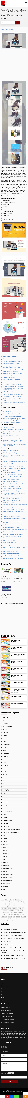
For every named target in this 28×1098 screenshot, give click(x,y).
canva (3, 904)
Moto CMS (5, 603)
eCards (4, 750)
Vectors (5, 856)
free (23, 908)
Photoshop (5, 808)
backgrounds (5, 901)
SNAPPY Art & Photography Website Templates (14, 468)
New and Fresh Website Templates (11, 363)
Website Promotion (7, 877)
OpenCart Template (7, 799)
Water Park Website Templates (10, 450)
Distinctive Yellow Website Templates (12, 396)
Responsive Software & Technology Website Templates (13, 456)
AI (3, 720)
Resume (5, 835)
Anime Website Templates (9, 542)
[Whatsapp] (16, 1096)
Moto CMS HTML (7, 796)
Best (10, 901)
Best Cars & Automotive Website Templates (13, 509)
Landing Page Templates (9, 790)
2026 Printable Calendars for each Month (12, 935)
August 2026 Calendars (6, 1010)
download (4, 908)
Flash (4, 759)
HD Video (5, 768)
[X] (21, 1096)
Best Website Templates (9, 359)
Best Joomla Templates (8, 427)
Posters (5, 817)
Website (5, 871)
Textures (5, 850)
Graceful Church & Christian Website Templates (14, 518)
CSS (4, 738)
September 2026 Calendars (7, 1013)
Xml (4, 889)
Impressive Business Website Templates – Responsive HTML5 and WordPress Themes (13, 441)
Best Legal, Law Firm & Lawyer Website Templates (15, 504)
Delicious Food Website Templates (11, 479)
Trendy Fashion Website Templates (11, 486)
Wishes (2, 992)
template (24, 914)
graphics (12, 910)
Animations (6, 723)
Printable (4, 914)
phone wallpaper (13, 912)
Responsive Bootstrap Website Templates (13, 394)
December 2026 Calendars (7, 1022)
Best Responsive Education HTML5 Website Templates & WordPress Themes (13, 497)
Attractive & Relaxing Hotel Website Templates (14, 507)
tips (14, 916)
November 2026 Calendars (7, 1019)
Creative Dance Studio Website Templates (13, 524)
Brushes (5, 729)
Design (4, 741)
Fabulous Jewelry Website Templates (12, 488)
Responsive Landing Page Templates (12, 829)
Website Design (5, 920)
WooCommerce (7, 883)
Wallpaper (23, 916)
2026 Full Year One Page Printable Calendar (13, 938)
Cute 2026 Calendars (8, 941)
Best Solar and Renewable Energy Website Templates (13, 521)
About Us (5, 1091)
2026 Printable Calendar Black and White (12, 947)
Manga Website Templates (9, 540)
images (3, 912)
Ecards (9, 908)
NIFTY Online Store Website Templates (12, 416)
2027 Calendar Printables (7, 1025)
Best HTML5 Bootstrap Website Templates (17, 578)
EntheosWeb (20, 1090)
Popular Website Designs (9, 377)
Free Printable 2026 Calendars (10, 929)
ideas (21, 910)
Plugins (5, 814)
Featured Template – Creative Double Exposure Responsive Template (13, 17)
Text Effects (6, 847)
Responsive (12, 603)
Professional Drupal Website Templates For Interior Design (13, 432)
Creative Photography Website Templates (13, 474)
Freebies (3, 989)
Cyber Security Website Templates (11, 453)
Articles (3, 997)
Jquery (4, 787)
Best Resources (7, 15)
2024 (3, 899)
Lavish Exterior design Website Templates (13, 558)
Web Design (14, 15)
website (17, 918)
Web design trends (7, 868)
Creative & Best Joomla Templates (5, 577)
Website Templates (7, 880)
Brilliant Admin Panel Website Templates (12, 438)
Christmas (17, 904)
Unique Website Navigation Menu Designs (13, 392)
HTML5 (17, 910)
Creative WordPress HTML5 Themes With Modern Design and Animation (14, 445)
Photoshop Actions (7, 811)
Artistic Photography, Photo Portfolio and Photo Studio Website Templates (14, 471)
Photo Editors (6, 802)
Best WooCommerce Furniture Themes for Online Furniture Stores (14, 410)
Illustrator (5, 774)
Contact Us (3, 1000)
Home (2, 983)
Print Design (6, 823)
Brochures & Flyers (7, 726)
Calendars (5, 732)
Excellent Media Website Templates (11, 555)
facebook (14, 908)
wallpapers (4, 918)
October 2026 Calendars (7, 1016)
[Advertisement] (14, 66)
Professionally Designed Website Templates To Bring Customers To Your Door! (14, 370)
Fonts (4, 762)
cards (7, 904)
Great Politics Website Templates (11, 514)
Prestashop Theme (7, 820)
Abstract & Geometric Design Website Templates (14, 405)
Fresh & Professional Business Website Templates (15, 461)
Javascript (5, 780)
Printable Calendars (5, 986)
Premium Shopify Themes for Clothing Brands (14, 413)
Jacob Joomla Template (7, 29)
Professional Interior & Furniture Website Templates (12, 537)
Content (5, 735)
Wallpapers (5, 862)
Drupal (4, 747)
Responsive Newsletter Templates (11, 832)
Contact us (8, 1042)
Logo (4, 793)
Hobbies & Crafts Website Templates (11, 516)
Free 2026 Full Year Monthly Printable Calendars (14, 932)
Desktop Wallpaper (19, 906)
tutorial (18, 916)
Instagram (5, 777)
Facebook (5, 756)
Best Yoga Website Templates (10, 531)
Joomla (5, 784)
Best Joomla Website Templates (10, 435)
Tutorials (18, 1091)
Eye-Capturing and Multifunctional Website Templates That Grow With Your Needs (13, 366)
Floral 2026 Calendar (8, 944)
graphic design (5, 910)
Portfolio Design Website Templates (11, 463)
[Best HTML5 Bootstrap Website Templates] (18, 570)
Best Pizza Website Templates (10, 481)
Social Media (6, 841)
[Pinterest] (7, 1096)
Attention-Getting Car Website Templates (13, 511)
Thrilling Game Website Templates (11, 553)
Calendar (15, 901)
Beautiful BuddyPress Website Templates (13, 429)
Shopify (5, 838)
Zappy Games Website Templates (11, 551)
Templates (5, 844)
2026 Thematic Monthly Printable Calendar (13, 955)
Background (18, 899)
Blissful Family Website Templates (11, 545)
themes (10, 916)
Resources (3, 994)
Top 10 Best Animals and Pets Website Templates (15, 529)
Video (4, 859)
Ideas (13, 1091)
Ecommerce (6, 753)
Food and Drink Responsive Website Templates (14, 477)
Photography (6, 805)
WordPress (5, 886)
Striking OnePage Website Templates (12, 384)
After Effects (6, 717)
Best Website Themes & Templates (11, 379)
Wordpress (12, 920)
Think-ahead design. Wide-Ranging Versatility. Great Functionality (14, 374)
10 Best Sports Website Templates (11, 527)
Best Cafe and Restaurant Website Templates (14, 484)
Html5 (4, 771)
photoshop (21, 912)
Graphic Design (6, 765)
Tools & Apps (6, 853)
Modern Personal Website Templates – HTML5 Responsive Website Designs (14, 548)
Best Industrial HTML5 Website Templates (13, 459)
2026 (10, 899)
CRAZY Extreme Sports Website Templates (13, 534)
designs (11, 906)
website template (20, 603)
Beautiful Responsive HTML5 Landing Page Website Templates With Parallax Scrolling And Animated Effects (14, 388)
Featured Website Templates (9, 356)
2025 (6, 899)
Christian (12, 904)
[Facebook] (11, 1096)
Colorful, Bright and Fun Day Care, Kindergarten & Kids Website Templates (14, 501)
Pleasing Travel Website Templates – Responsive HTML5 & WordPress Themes (14, 494)
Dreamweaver (6, 744)
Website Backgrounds (8, 874)
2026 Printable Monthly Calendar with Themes (14, 958)
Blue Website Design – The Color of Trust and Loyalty (13, 399)
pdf (7, 912)
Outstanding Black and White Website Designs (14, 402)
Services (10, 1091)
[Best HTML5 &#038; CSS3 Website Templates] (6, 588)
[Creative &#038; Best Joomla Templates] (6, 570)
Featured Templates (8, 382)
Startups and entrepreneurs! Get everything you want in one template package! (14, 419)
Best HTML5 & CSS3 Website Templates (12, 361)
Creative (24, 904)
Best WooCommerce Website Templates (12, 422)
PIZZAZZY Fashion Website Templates (12, 491)
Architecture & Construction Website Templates (14, 466)
